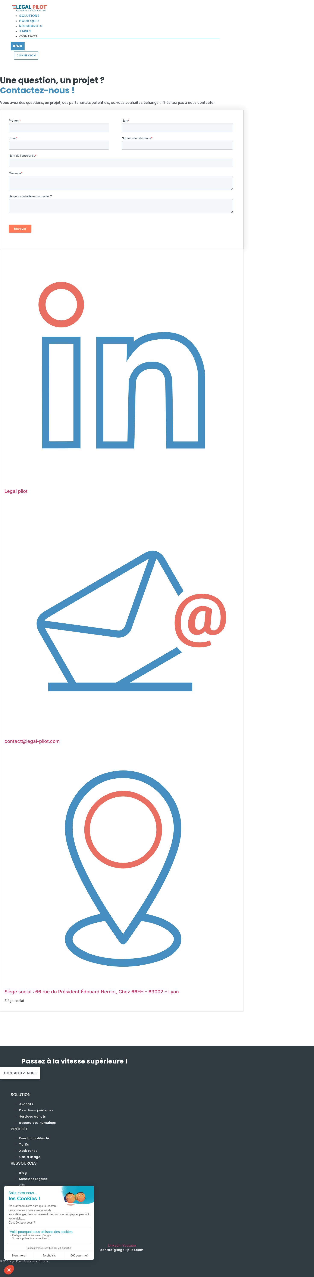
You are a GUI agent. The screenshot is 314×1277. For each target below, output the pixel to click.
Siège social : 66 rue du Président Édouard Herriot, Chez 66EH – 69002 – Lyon (91, 991)
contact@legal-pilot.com (32, 741)
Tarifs (25, 31)
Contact (28, 36)
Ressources (31, 26)
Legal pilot (16, 491)
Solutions (29, 15)
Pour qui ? (29, 20)
